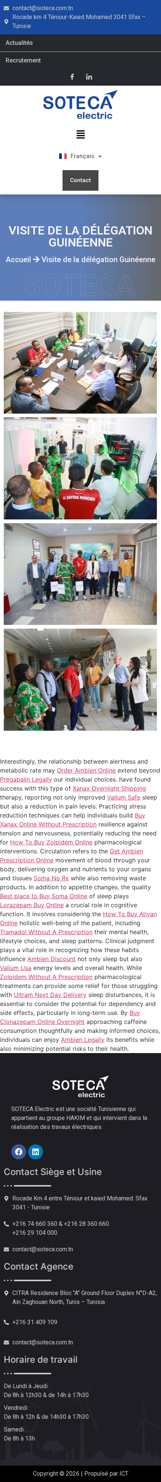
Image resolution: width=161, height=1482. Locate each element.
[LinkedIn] (89, 76)
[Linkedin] (35, 1151)
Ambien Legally (82, 1039)
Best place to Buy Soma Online (43, 896)
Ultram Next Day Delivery (50, 994)
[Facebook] (72, 76)
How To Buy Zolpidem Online (51, 842)
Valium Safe (123, 797)
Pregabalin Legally (26, 779)
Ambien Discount (51, 959)
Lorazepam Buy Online (32, 905)
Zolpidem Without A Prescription (46, 977)
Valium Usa (15, 968)
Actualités (19, 42)
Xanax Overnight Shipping (109, 788)
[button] (80, 134)
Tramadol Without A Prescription (46, 932)
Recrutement (23, 60)
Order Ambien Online (86, 770)
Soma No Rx (51, 878)
